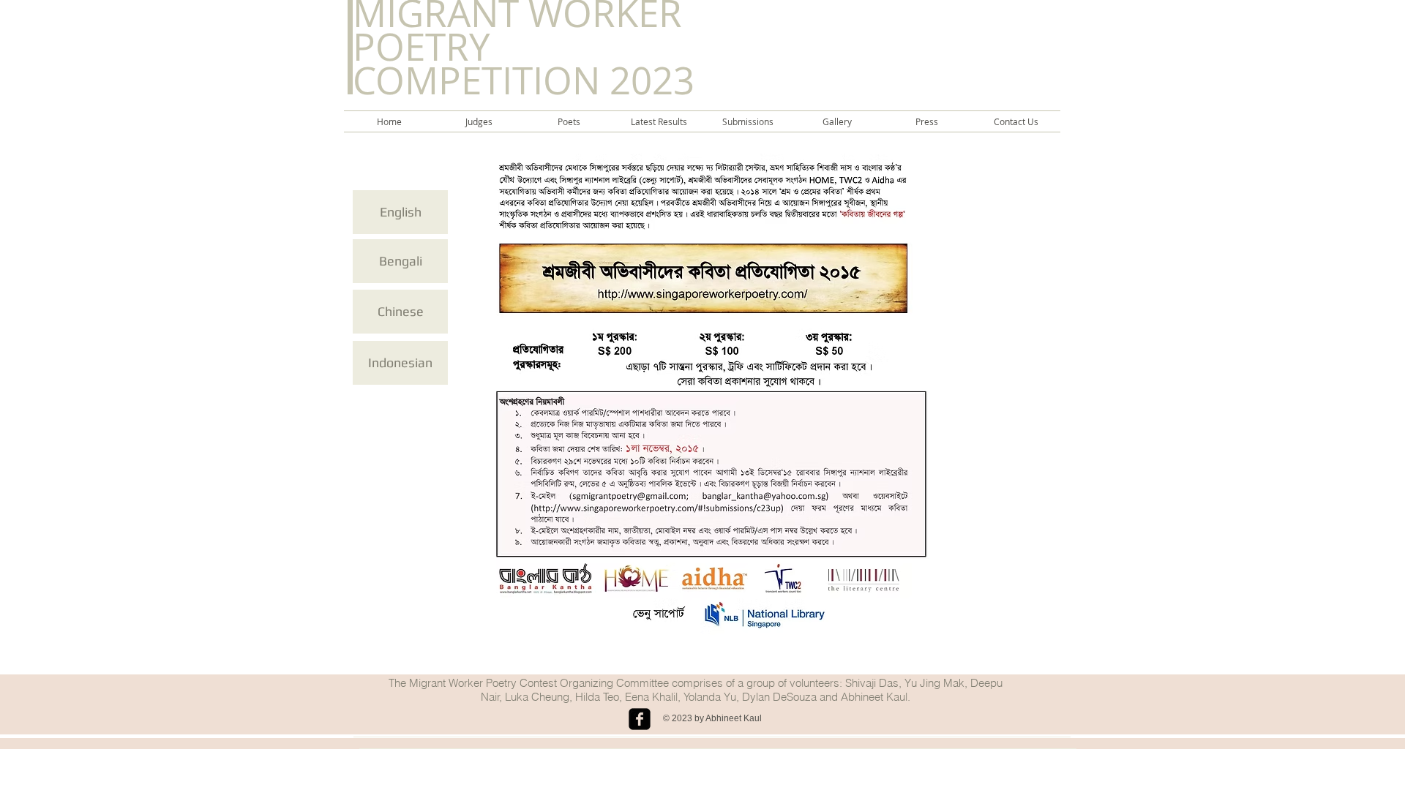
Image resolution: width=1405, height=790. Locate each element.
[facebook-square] (640, 719)
